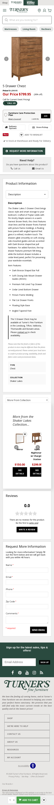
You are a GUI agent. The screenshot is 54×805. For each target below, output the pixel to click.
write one (33, 523)
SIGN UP (44, 662)
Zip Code (11, 601)
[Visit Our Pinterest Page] (20, 672)
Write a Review (27, 529)
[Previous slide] (16, 447)
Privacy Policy (14, 776)
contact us (22, 332)
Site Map (25, 776)
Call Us (11, 103)
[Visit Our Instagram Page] (34, 672)
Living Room (29, 29)
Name (9, 565)
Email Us (39, 168)
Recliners (46, 29)
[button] (4, 10)
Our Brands (7, 784)
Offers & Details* (37, 776)
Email (9, 577)
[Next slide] (38, 447)
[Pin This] (5, 135)
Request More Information (26, 151)
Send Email (38, 630)
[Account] (44, 10)
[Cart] (50, 10)
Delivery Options (13, 127)
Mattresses (11, 29)
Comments (12, 613)
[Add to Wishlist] (44, 800)
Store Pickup (42, 127)
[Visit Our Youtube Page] (27, 672)
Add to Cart (30, 800)
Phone (10, 589)
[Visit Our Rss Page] (41, 672)
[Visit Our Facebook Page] (13, 672)
